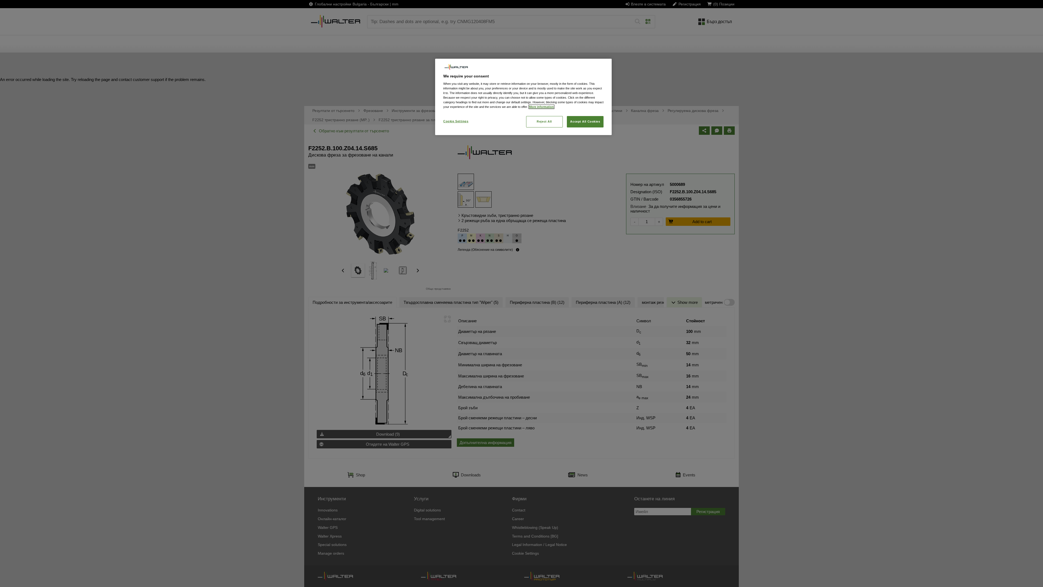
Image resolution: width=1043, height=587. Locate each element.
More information (541, 106)
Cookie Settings (456, 121)
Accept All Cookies (585, 121)
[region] (523, 97)
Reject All (544, 121)
